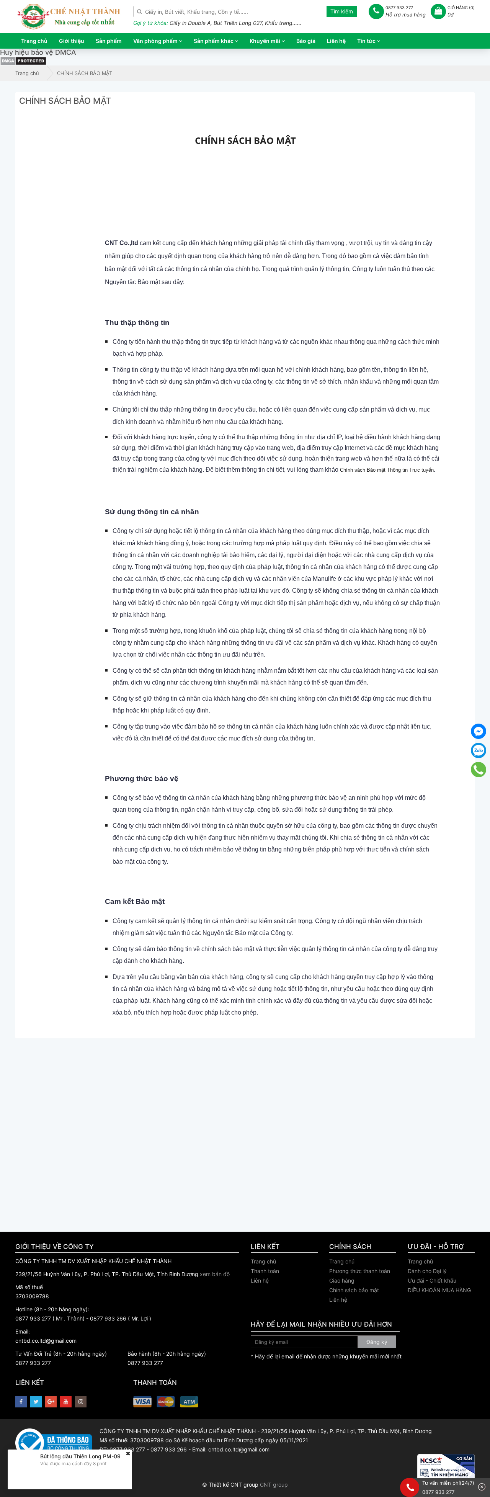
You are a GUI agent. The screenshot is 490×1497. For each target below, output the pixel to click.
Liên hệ (260, 1280)
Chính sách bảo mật (354, 1290)
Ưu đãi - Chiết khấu (432, 1280)
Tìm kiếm (341, 11)
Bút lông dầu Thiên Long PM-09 (80, 1456)
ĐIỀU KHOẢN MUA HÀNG (439, 1290)
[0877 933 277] (478, 769)
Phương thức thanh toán (359, 1271)
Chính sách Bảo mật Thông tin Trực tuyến (387, 470)
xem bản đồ (215, 1274)
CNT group (274, 1484)
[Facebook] (478, 731)
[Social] (21, 1401)
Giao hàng (341, 1280)
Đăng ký (376, 1341)
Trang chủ (263, 1261)
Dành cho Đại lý (427, 1271)
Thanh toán (265, 1271)
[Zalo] (478, 750)
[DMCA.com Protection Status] (23, 60)
